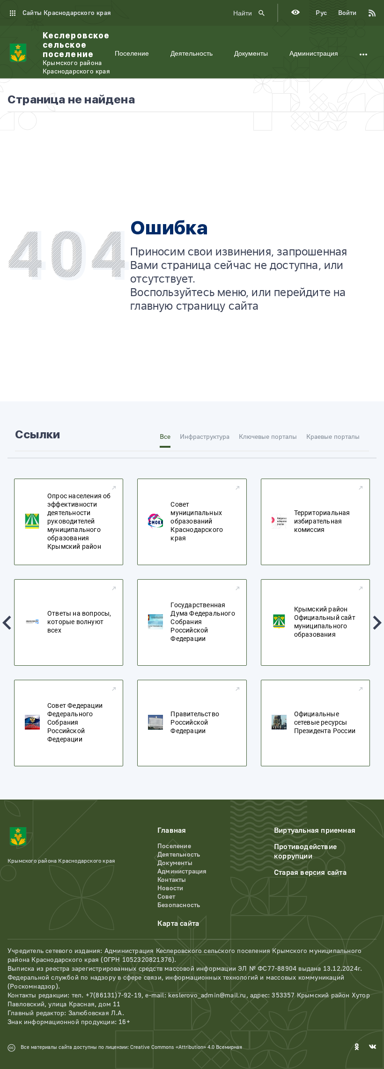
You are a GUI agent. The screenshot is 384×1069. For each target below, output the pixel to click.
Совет (166, 897)
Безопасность (178, 905)
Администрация (313, 53)
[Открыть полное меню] (363, 53)
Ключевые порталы (268, 437)
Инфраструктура (204, 437)
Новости (170, 888)
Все (165, 437)
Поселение (132, 53)
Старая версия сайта (310, 872)
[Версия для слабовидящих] (295, 13)
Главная (171, 830)
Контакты (171, 880)
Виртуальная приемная (314, 830)
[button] (7, 623)
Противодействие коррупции (305, 851)
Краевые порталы (333, 437)
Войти (347, 13)
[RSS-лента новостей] (367, 13)
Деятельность (191, 53)
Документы (251, 53)
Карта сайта (178, 923)
